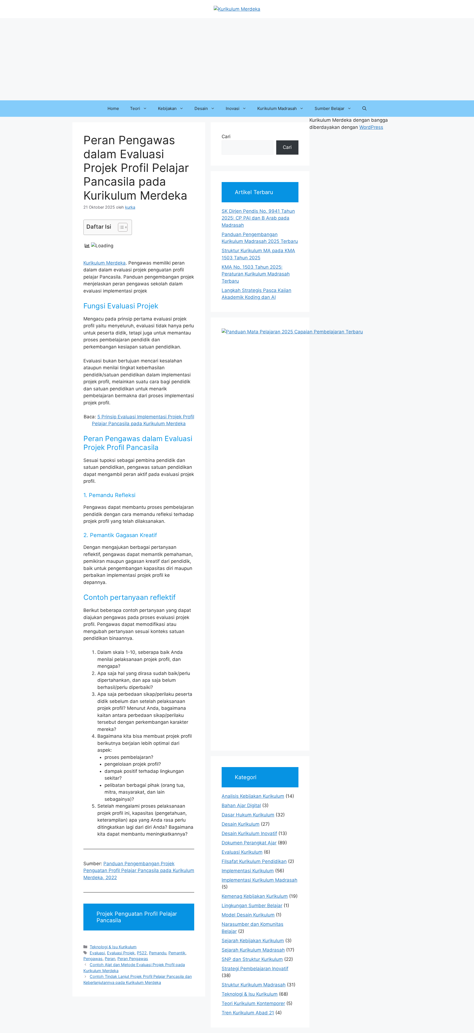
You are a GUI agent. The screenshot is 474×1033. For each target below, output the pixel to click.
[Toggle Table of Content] (120, 227)
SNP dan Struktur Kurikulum (252, 959)
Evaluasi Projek (121, 952)
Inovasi (232, 108)
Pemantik (176, 952)
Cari (226, 136)
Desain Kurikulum (240, 824)
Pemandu (157, 952)
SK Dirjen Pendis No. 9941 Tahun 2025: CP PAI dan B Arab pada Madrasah (258, 218)
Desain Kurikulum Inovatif (249, 833)
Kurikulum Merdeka (104, 263)
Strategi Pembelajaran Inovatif (255, 968)
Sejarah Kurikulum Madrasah (253, 950)
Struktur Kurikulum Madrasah (254, 984)
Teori (135, 108)
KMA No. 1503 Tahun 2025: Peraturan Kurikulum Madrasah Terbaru (256, 274)
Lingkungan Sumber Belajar (252, 905)
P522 (142, 952)
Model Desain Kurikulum (248, 915)
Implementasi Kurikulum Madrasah (259, 880)
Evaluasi (97, 952)
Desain (201, 108)
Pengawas (93, 958)
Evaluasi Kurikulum (242, 852)
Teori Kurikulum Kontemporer (253, 1003)
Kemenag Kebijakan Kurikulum (255, 896)
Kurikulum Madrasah (277, 108)
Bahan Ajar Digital (241, 805)
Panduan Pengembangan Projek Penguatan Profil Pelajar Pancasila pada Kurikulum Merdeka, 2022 (138, 870)
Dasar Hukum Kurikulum (248, 815)
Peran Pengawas (132, 958)
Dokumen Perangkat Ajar (249, 842)
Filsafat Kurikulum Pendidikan (254, 861)
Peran (110, 958)
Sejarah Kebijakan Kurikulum (253, 940)
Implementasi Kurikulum (248, 870)
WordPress (371, 127)
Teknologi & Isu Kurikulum (113, 946)
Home (113, 108)
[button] (364, 108)
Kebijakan (167, 108)
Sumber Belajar (330, 108)
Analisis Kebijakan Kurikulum (253, 796)
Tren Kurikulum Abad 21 (248, 1012)
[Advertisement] (237, 59)
